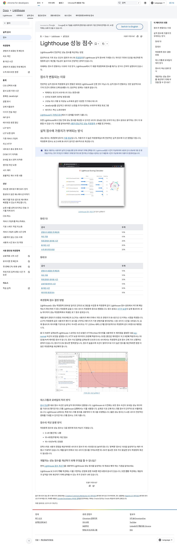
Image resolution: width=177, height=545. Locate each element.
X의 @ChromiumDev (138, 518)
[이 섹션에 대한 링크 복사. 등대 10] (50, 218)
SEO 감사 (68, 15)
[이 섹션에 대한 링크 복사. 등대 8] (48, 257)
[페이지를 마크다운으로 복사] (103, 44)
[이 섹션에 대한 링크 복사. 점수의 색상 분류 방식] (64, 422)
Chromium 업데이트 (89, 518)
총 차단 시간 (45, 245)
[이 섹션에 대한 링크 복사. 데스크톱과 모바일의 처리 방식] (72, 400)
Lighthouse (19, 10)
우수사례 (51, 3)
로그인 (171, 3)
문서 (38, 3)
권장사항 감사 (55, 15)
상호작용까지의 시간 (48, 284)
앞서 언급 (44, 405)
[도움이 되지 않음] (141, 36)
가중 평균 (68, 138)
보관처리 (85, 526)
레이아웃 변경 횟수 (47, 292)
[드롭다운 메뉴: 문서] (43, 2)
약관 (36, 540)
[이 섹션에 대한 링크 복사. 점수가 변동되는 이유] (68, 77)
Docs (6, 10)
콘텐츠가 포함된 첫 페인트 (50, 232)
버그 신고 (38, 518)
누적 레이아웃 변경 (47, 249)
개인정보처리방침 (47, 540)
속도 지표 (44, 236)
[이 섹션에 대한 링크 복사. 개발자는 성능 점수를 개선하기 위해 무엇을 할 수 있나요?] (98, 460)
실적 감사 (30, 15)
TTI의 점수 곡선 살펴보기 (92, 393)
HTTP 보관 (122, 309)
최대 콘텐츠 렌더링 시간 (49, 241)
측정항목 (79, 58)
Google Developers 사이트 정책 (68, 499)
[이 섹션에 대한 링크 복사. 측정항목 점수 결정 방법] (66, 300)
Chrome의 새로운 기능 (76, 3)
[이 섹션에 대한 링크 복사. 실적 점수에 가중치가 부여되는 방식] (85, 131)
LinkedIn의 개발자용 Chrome (140, 526)
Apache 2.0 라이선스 (132, 496)
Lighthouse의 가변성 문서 (51, 115)
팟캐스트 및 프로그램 (89, 530)
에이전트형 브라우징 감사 (85, 15)
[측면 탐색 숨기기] (29, 540)
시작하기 (19, 15)
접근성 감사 (42, 15)
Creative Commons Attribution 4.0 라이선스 (81, 496)
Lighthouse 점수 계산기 (86, 212)
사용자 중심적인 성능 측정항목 (82, 124)
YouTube (133, 522)
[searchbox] (16, 23)
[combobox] (129, 3)
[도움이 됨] (137, 36)
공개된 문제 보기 (41, 522)
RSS (131, 530)
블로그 (61, 3)
